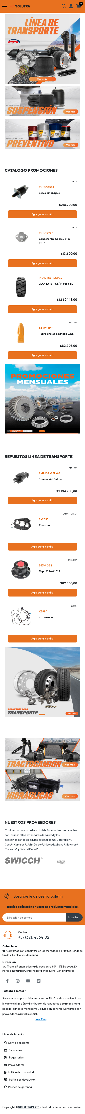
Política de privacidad (21, 1072)
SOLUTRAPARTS (28, 1107)
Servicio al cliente (18, 1043)
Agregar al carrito (42, 214)
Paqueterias (16, 1057)
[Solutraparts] (20, 6)
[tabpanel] (42, 49)
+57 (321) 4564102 (33, 937)
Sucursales (15, 1050)
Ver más (41, 1019)
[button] (64, 6)
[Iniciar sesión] (71, 6)
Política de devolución (22, 1079)
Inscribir (73, 917)
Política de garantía (20, 1087)
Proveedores (16, 1065)
